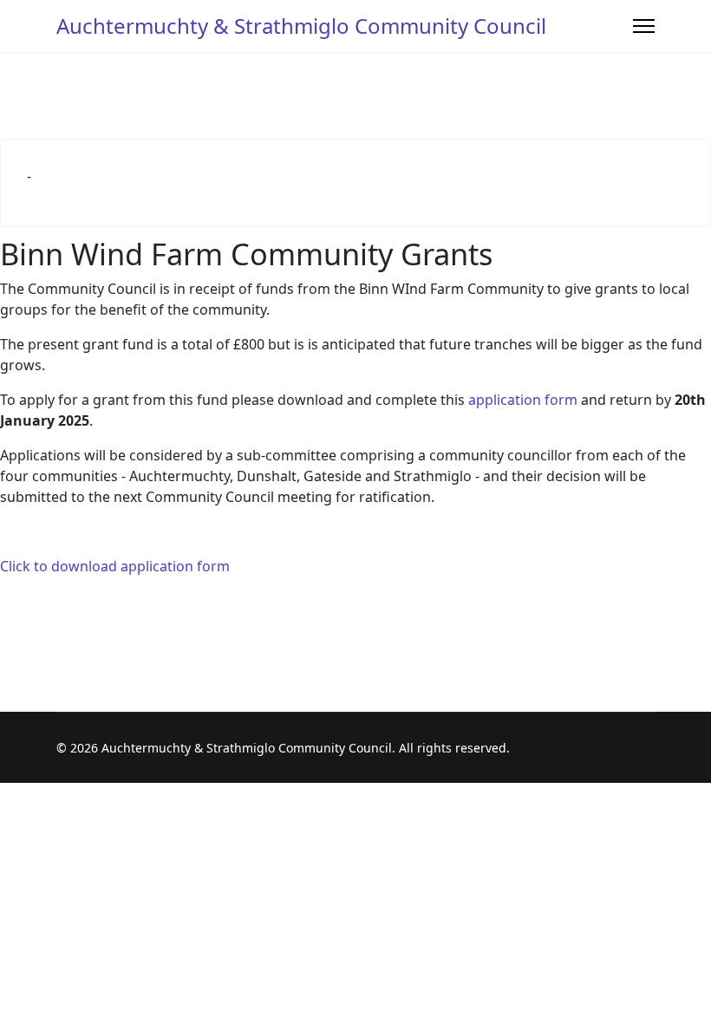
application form (522, 399)
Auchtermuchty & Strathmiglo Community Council (301, 26)
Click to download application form (115, 566)
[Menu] (644, 26)
